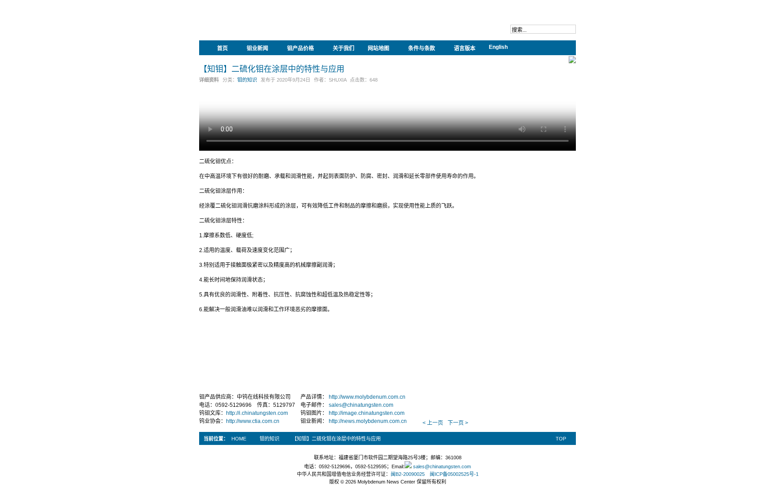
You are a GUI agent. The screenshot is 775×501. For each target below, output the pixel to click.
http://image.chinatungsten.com (367, 413)
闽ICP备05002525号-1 (454, 474)
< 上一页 (432, 423)
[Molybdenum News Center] (257, 26)
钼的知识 (247, 80)
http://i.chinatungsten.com (257, 413)
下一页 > (458, 423)
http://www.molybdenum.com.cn (367, 397)
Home (238, 438)
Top (561, 438)
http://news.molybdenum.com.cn (368, 421)
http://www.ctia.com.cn (252, 421)
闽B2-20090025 (408, 474)
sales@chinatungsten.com (361, 405)
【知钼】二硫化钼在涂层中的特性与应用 (271, 68)
